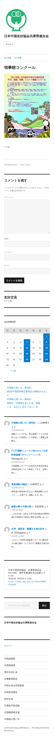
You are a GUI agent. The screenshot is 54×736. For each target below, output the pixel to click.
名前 (7, 239)
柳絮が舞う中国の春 (21, 506)
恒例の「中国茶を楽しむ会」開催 (23, 403)
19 (27, 353)
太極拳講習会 (10, 678)
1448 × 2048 (25, 165)
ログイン (8, 645)
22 (46, 353)
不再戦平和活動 (12, 705)
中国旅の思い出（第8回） (20, 399)
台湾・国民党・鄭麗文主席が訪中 (28, 528)
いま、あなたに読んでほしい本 (22, 406)
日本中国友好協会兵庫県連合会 (26, 36)
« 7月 (13, 370)
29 (46, 359)
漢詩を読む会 (10, 672)
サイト (7, 265)
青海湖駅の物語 (19, 484)
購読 (44, 605)
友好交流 (8, 699)
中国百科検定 (10, 692)
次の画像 (17, 58)
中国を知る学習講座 (14, 685)
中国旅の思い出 (12, 719)
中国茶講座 (9, 665)
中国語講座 (9, 658)
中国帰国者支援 (12, 712)
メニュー (9, 44)
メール (8, 252)
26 (26, 359)
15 (46, 347)
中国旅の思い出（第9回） (20, 387)
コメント (9, 197)
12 (27, 347)
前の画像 (7, 58)
